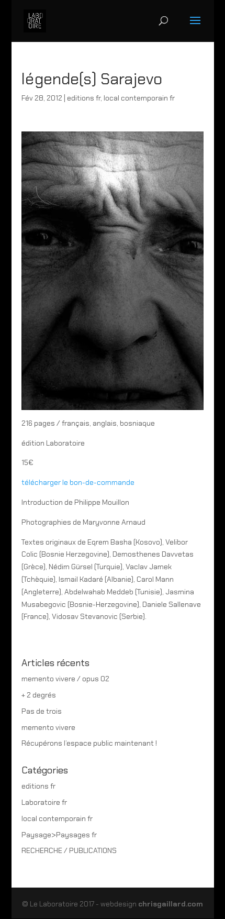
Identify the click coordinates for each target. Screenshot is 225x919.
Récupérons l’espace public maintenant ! (89, 743)
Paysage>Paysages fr (59, 834)
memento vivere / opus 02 (65, 678)
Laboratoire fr (44, 802)
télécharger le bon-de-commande (77, 482)
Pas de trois (41, 711)
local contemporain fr (139, 98)
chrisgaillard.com (170, 904)
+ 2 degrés (38, 695)
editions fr (83, 98)
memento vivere (48, 727)
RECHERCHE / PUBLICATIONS (69, 850)
